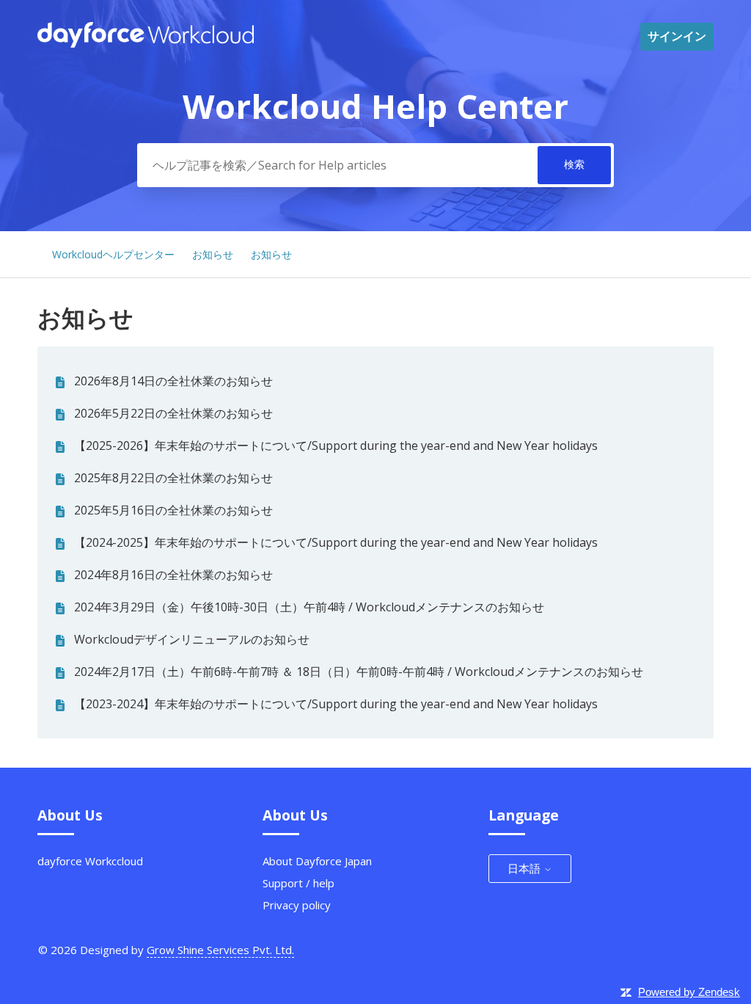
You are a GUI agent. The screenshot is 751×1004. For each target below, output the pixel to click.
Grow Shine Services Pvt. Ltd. (220, 949)
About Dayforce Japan (317, 861)
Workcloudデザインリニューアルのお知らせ (191, 639)
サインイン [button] (677, 36)
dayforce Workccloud (90, 861)
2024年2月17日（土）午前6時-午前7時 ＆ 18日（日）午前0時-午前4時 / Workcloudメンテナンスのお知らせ (358, 671)
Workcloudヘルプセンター (113, 254)
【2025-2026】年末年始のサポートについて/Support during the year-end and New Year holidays (336, 445)
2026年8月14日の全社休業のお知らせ (173, 381)
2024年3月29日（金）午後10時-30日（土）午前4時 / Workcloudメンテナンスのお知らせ (309, 607)
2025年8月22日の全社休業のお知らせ (173, 478)
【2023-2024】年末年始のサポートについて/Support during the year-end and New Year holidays (336, 704)
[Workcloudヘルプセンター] (145, 43)
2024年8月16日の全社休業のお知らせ (173, 575)
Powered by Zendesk (689, 992)
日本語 (525, 868)
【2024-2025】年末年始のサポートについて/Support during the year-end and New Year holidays (336, 542)
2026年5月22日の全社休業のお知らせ (173, 413)
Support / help (298, 883)
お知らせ (212, 254)
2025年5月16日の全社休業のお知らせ (173, 510)
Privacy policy (297, 905)
